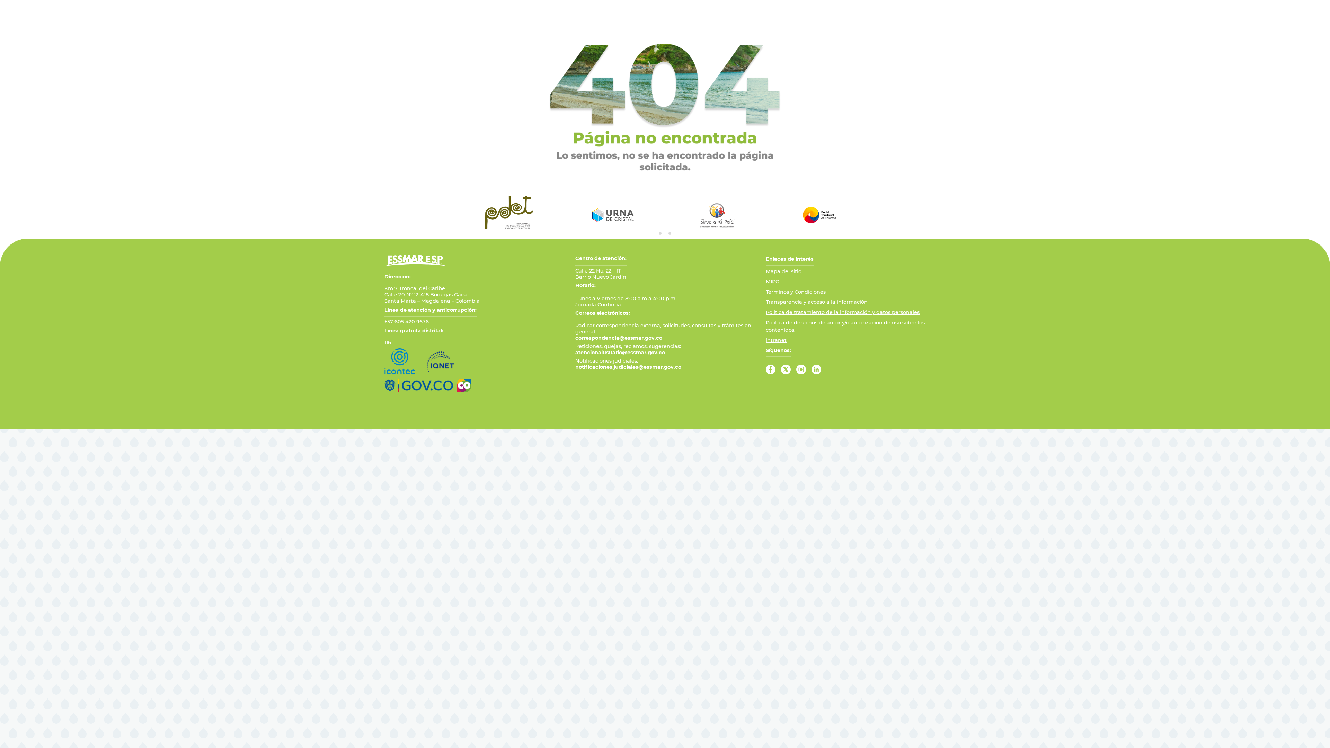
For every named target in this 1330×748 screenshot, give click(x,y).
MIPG (772, 281)
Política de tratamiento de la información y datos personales (843, 312)
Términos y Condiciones (796, 292)
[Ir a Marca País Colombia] (464, 385)
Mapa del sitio (783, 271)
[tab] (660, 233)
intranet (776, 340)
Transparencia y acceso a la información (817, 302)
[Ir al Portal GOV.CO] (418, 385)
